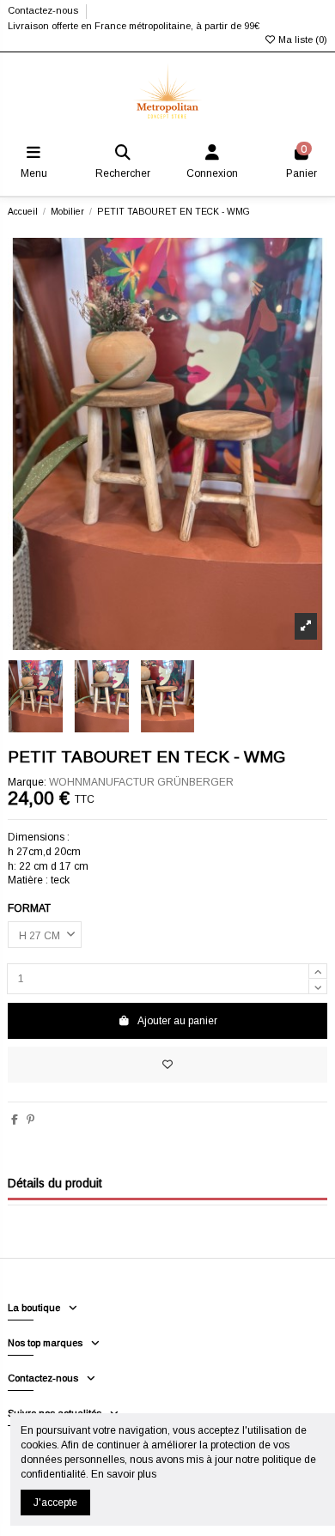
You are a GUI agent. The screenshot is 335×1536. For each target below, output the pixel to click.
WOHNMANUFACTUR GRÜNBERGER (141, 782)
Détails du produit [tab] (55, 1183)
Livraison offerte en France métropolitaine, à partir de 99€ (133, 26)
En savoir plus (123, 1474)
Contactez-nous (44, 10)
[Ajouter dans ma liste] (167, 1065)
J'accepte (55, 1503)
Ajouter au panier (177, 1021)
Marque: (27, 782)
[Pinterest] (30, 1120)
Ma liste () (301, 39)
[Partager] (14, 1120)
